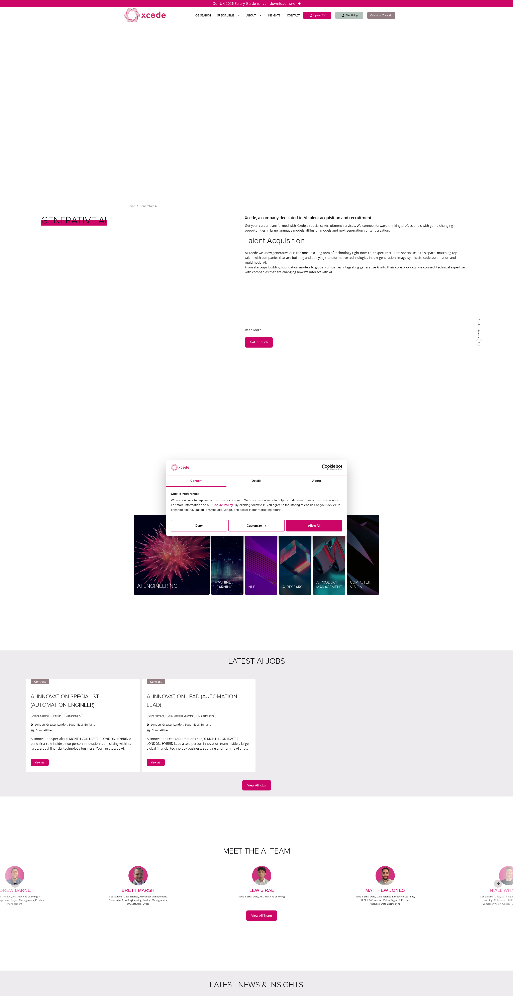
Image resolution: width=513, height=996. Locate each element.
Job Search (203, 15)
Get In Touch (259, 342)
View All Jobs (256, 785)
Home (131, 206)
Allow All (314, 525)
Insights (274, 15)
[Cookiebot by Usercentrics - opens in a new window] (324, 468)
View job (39, 762)
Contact (293, 15)
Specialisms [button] (225, 15)
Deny (199, 525)
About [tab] (316, 480)
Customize (254, 525)
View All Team (261, 915)
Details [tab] (257, 480)
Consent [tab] (196, 480)
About (251, 15)
